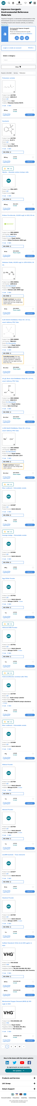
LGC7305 (13, 95)
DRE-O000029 (14, 398)
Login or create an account (12, 48)
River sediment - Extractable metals (14, 488)
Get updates (17, 1071)
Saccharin (5, 121)
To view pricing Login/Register (6, 114)
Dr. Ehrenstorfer (11, 236)
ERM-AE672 (13, 189)
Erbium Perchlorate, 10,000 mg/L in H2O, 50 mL (18, 215)
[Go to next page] (23, 1046)
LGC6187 (13, 505)
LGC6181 (13, 552)
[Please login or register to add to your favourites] (33, 110)
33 (19, 1046)
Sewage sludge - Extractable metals (14, 535)
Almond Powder (7, 809)
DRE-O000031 (14, 282)
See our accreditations (26, 33)
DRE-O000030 (14, 339)
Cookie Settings (32, 1097)
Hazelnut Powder (8, 898)
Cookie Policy (24, 1097)
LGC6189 (13, 742)
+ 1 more (20, 601)
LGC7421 (13, 644)
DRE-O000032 (14, 232)
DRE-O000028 (14, 448)
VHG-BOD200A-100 (16, 1021)
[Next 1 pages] (15, 1046)
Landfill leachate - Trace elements (13, 855)
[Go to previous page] (3, 1046)
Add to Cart (29, 114)
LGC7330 (13, 694)
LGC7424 (13, 826)
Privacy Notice (16, 1097)
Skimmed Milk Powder (9, 627)
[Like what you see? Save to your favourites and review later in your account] (26, 3)
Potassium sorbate (8, 78)
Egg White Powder (8, 578)
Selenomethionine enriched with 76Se (15, 676)
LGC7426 (13, 781)
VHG (7, 964)
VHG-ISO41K (14, 962)
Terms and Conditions (6, 1097)
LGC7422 (13, 595)
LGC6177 (13, 872)
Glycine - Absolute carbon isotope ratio (15, 172)
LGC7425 (13, 915)
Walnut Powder (7, 764)
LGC (7, 99)
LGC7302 (13, 138)
